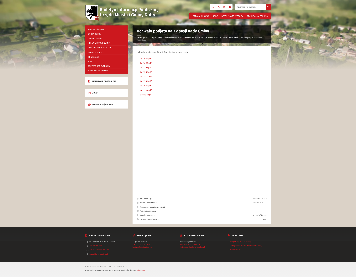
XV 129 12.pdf (146, 58)
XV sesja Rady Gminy (229, 38)
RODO (215, 16)
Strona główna (201, 16)
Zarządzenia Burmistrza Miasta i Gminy (246, 246)
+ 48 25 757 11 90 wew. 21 (143, 244)
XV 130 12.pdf (146, 63)
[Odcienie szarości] (230, 7)
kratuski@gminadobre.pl (143, 247)
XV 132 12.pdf (145, 72)
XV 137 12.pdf (146, 90)
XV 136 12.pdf (146, 85)
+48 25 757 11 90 (95, 246)
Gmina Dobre (94, 34)
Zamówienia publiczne (99, 47)
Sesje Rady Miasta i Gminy (240, 242)
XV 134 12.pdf (146, 76)
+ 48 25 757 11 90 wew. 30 (190, 244)
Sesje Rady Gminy (209, 38)
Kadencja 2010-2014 (192, 38)
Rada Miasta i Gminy (173, 38)
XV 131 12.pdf (145, 67)
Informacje (93, 57)
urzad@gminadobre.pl (98, 254)
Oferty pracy (235, 250)
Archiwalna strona (257, 16)
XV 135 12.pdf (145, 81)
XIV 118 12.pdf (146, 94)
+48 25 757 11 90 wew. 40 (99, 250)
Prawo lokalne (96, 52)
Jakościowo (141, 270)
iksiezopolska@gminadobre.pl (192, 247)
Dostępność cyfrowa (232, 16)
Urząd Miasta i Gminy (99, 43)
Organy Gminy (156, 38)
